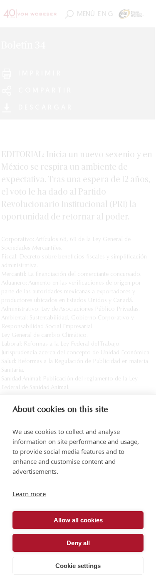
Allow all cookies (78, 520)
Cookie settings (78, 565)
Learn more (29, 494)
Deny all (78, 542)
